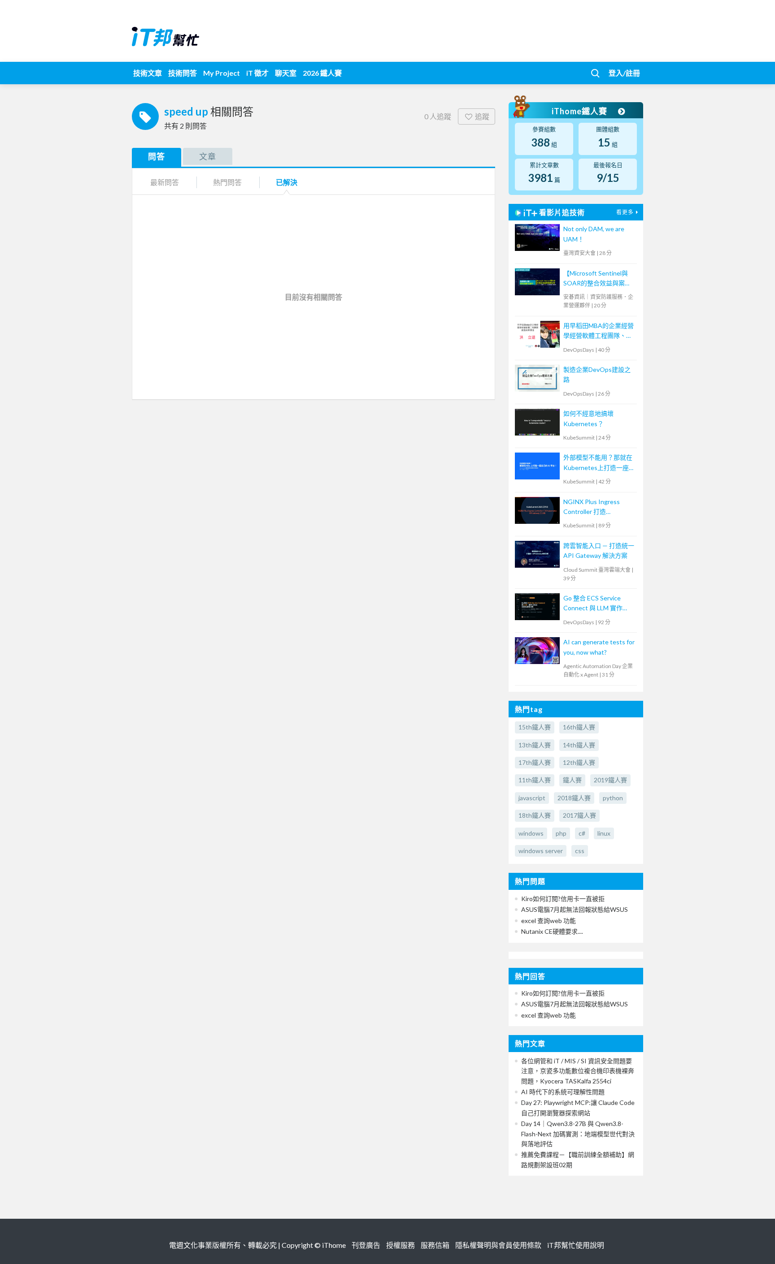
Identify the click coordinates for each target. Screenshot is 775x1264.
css (579, 850)
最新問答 (164, 182)
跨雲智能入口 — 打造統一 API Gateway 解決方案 (598, 550)
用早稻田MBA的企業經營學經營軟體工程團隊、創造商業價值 (598, 331)
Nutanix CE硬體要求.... (552, 931)
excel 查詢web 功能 (548, 920)
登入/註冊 (624, 73)
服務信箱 (435, 1245)
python (613, 798)
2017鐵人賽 (579, 815)
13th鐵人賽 (534, 745)
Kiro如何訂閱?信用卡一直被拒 (563, 898)
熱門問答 (227, 182)
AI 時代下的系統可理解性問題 (563, 1092)
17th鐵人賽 (534, 762)
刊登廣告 (366, 1245)
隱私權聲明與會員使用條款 (498, 1245)
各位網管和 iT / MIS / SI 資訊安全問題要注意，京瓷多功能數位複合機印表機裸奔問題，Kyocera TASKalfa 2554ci (577, 1071)
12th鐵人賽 (579, 762)
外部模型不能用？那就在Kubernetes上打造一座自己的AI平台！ (599, 463)
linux (603, 833)
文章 (207, 156)
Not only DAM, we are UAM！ (593, 233)
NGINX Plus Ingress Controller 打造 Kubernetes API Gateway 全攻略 (591, 507)
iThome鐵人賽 (580, 111)
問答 (156, 156)
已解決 (286, 182)
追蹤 (482, 116)
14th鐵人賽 (579, 745)
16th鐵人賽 (579, 727)
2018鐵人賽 (574, 798)
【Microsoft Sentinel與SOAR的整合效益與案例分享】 (597, 279)
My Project (221, 73)
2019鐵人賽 (610, 780)
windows (531, 833)
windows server (540, 850)
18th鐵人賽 (534, 815)
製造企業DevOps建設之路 (597, 374)
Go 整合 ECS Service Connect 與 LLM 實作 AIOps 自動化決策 (593, 603)
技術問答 (182, 73)
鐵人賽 (572, 780)
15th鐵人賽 (534, 727)
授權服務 (400, 1245)
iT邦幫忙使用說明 (575, 1245)
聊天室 (285, 73)
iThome (334, 1245)
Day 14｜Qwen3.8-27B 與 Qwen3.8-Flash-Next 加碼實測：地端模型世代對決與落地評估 (578, 1134)
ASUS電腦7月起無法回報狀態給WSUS (574, 909)
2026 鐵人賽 (322, 73)
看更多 (625, 212)
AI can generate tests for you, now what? (599, 647)
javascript (531, 798)
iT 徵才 (257, 73)
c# (582, 833)
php (561, 833)
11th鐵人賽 (534, 780)
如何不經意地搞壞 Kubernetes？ (588, 418)
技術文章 (147, 73)
